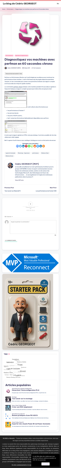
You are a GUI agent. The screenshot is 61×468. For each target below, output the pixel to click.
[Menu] (58, 3)
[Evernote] (32, 146)
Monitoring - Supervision (24, 153)
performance (35, 153)
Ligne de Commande (10, 153)
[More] (43, 146)
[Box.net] (40, 146)
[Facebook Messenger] (37, 146)
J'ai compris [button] (45, 464)
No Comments (37, 68)
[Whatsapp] (29, 146)
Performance (9, 55)
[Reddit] (35, 146)
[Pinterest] (26, 146)
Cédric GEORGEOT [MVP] (27, 164)
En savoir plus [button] (42, 460)
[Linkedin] (23, 146)
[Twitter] (20, 146)
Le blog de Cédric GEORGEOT (20, 3)
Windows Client (45, 153)
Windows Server (9, 156)
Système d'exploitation (21, 55)
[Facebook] (17, 146)
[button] (19, 180)
